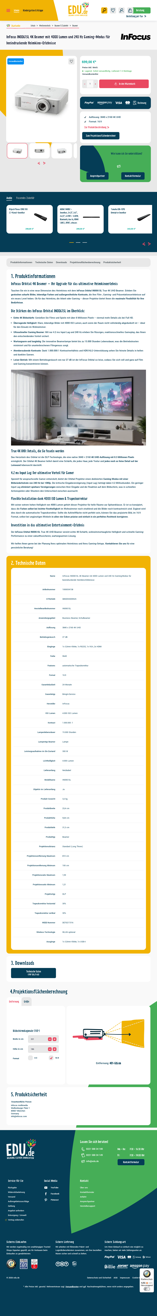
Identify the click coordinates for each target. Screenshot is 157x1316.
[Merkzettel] (113, 10)
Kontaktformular (133, 175)
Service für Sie (15, 1181)
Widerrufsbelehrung (16, 1192)
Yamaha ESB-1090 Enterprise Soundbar (118, 211)
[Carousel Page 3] (85, 242)
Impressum (125, 1277)
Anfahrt (83, 1196)
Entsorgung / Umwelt (17, 1215)
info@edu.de (92, 1161)
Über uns (84, 1187)
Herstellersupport (87, 1206)
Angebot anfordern (16, 1210)
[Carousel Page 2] (78, 242)
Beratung (140, 10)
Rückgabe (12, 1187)
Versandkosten (72, 1286)
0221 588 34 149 (94, 1155)
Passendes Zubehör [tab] (25, 198)
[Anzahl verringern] (85, 84)
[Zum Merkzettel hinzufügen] (71, 61)
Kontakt (84, 1181)
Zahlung (11, 1206)
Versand (11, 1196)
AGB (115, 1277)
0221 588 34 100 (94, 1149)
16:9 (57, 1058)
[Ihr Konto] (121, 10)
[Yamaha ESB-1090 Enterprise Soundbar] (142, 217)
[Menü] (8, 10)
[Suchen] (104, 10)
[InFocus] (136, 41)
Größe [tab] (26, 1001)
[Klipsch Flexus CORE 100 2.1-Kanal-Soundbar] (40, 217)
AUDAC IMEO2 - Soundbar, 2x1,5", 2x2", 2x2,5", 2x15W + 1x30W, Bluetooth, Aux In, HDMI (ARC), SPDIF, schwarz (69, 216)
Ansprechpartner (97, 175)
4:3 (35, 1058)
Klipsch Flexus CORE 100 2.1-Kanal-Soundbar (18, 211)
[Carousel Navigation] (41, 163)
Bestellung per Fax (134, 16)
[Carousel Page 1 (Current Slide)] (72, 242)
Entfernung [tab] (14, 1001)
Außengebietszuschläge (18, 1201)
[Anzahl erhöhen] (95, 84)
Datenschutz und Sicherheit (99, 1277)
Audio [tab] (9, 198)
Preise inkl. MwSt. (90, 67)
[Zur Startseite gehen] (78, 9)
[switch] (147, 1289)
